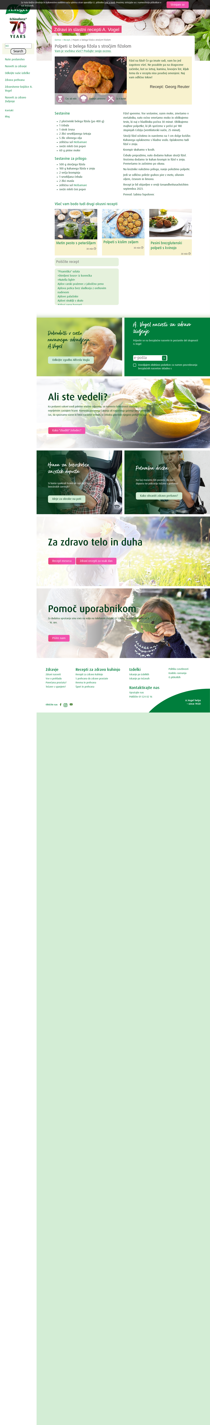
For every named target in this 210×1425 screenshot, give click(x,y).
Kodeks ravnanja (177, 673)
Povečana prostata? (56, 682)
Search (18, 51)
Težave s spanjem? (56, 687)
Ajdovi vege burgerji (70, 305)
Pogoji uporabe (180, 368)
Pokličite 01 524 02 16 (140, 697)
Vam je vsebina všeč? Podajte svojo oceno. (83, 51)
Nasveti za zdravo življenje (15, 99)
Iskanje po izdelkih (139, 674)
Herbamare (80, 142)
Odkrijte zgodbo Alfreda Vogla (71, 360)
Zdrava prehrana (15, 80)
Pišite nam (59, 638)
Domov (58, 40)
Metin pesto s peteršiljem (76, 243)
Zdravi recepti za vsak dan (96, 561)
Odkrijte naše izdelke (17, 73)
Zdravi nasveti (53, 674)
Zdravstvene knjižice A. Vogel (19, 88)
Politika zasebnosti (178, 669)
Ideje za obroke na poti (66, 499)
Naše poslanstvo (15, 59)
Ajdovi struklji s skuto (70, 300)
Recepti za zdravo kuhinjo (89, 674)
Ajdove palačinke (68, 296)
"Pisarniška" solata (69, 271)
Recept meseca (61, 561)
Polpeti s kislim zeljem (120, 242)
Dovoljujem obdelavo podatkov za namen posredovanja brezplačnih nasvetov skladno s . (167, 367)
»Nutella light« (66, 279)
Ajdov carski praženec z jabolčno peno (81, 284)
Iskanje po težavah (139, 678)
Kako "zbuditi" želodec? (66, 430)
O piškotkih (175, 677)
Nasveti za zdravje (16, 66)
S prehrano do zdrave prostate (92, 678)
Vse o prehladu (54, 678)
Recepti (67, 40)
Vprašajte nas (136, 692)
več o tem (109, 2)
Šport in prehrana (85, 687)
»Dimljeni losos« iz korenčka (75, 275)
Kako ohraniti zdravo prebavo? (159, 495)
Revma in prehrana (86, 682)
